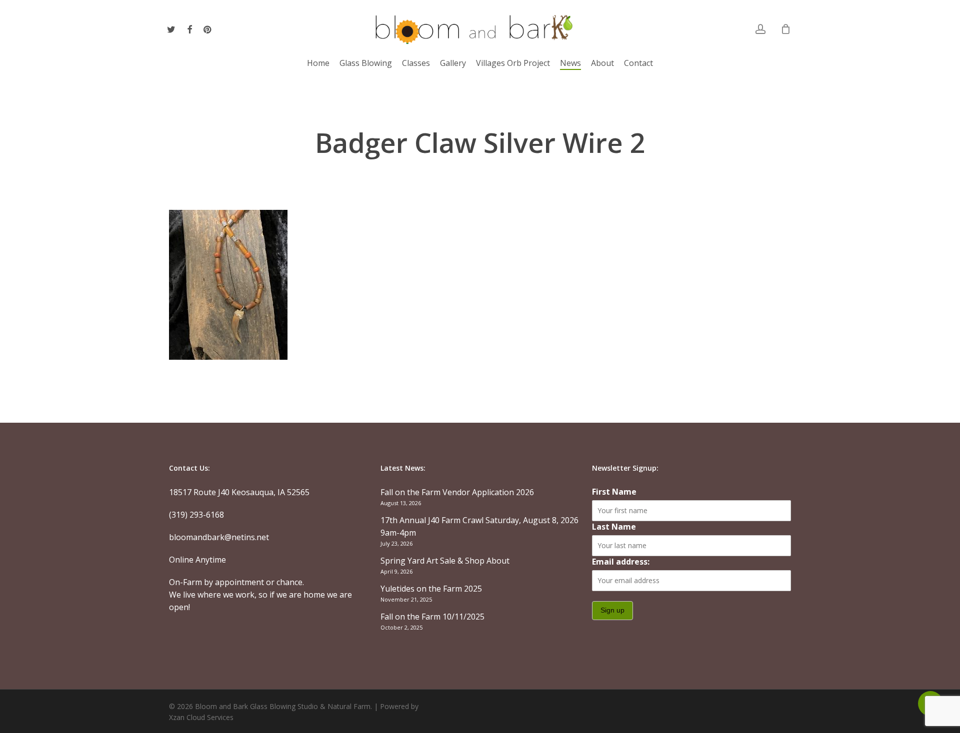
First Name (614, 491)
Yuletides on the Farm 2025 (431, 588)
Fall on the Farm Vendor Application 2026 (457, 492)
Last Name (614, 526)
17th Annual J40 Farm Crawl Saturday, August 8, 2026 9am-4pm (479, 526)
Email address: (621, 561)
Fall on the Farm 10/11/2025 (432, 616)
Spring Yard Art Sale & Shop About (445, 560)
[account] (760, 29)
